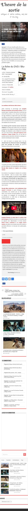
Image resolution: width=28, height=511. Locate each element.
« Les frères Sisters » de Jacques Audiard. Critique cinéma (13, 400)
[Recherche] (24, 454)
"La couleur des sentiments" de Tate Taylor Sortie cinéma (13, 381)
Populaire (8, 460)
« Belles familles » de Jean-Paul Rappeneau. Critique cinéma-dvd (12, 290)
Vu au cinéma (9, 37)
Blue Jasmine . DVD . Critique (15, 372)
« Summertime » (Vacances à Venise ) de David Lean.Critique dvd (13, 351)
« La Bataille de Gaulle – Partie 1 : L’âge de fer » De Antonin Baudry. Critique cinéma (13, 315)
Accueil (3, 25)
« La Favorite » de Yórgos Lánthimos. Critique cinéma (12, 405)
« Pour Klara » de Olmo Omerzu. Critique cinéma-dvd (12, 333)
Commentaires (16, 460)
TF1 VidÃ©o (10, 87)
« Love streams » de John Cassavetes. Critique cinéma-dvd (15, 294)
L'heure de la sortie (14, 7)
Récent (2, 460)
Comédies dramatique (11, 35)
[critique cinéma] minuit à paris (15, 364)
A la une (8, 25)
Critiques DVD (19, 35)
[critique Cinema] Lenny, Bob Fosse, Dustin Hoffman (12, 377)
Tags (22, 460)
